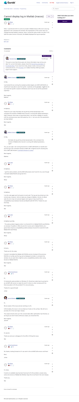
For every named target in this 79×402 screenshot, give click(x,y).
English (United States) (62, 2)
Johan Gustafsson (12, 272)
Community (45, 2)
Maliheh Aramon (12, 77)
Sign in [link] (72, 2)
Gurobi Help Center (8, 8)
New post (65, 21)
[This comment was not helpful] (52, 81)
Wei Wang (10, 22)
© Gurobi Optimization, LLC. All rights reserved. (16, 398)
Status (38, 2)
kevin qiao (10, 162)
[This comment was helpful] (52, 76)
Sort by (51, 51)
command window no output (25, 150)
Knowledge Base (10, 66)
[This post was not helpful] (52, 27)
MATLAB (6, 41)
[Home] (10, 2)
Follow (49, 16)
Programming (23, 8)
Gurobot (21, 67)
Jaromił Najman (12, 298)
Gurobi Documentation (37, 64)
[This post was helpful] (52, 22)
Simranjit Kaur (13, 58)
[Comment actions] (50, 58)
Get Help (52, 2)
